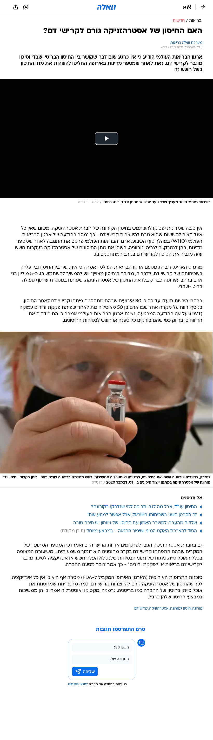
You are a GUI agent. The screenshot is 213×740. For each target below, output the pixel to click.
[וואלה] (106, 7)
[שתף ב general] (15, 7)
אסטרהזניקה (159, 608)
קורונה (197, 608)
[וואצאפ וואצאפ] (25, 7)
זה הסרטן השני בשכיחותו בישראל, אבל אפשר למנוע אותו (142, 515)
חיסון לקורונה (180, 608)
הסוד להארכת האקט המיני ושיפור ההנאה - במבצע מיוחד (141, 531)
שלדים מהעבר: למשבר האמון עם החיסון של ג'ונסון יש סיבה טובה (135, 523)
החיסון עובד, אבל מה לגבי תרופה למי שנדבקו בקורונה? (144, 507)
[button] (187, 7)
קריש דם (141, 608)
